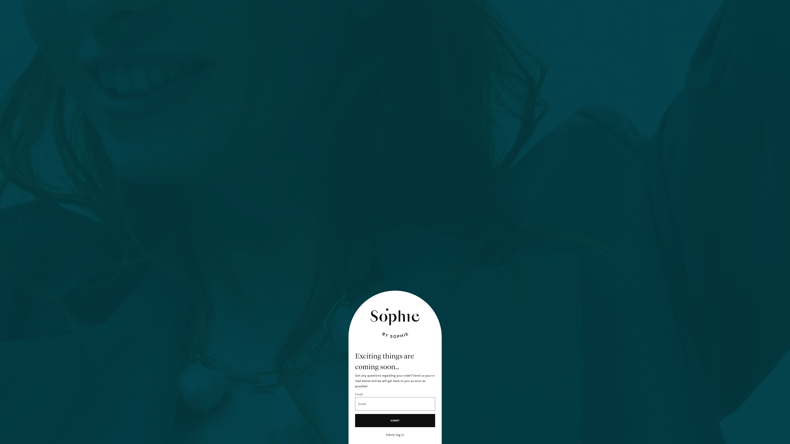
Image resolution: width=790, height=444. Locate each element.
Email (359, 394)
